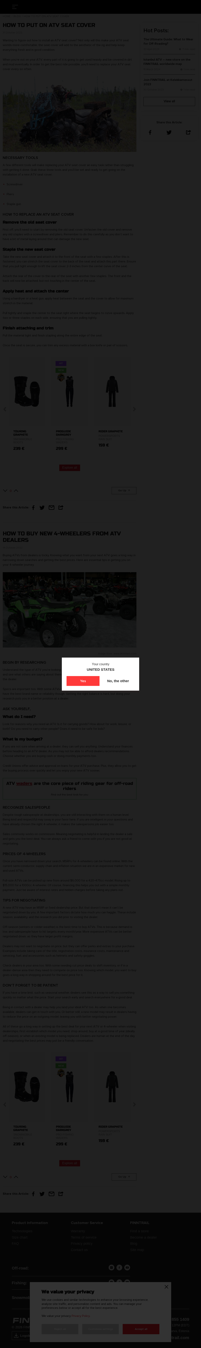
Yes (83, 681)
